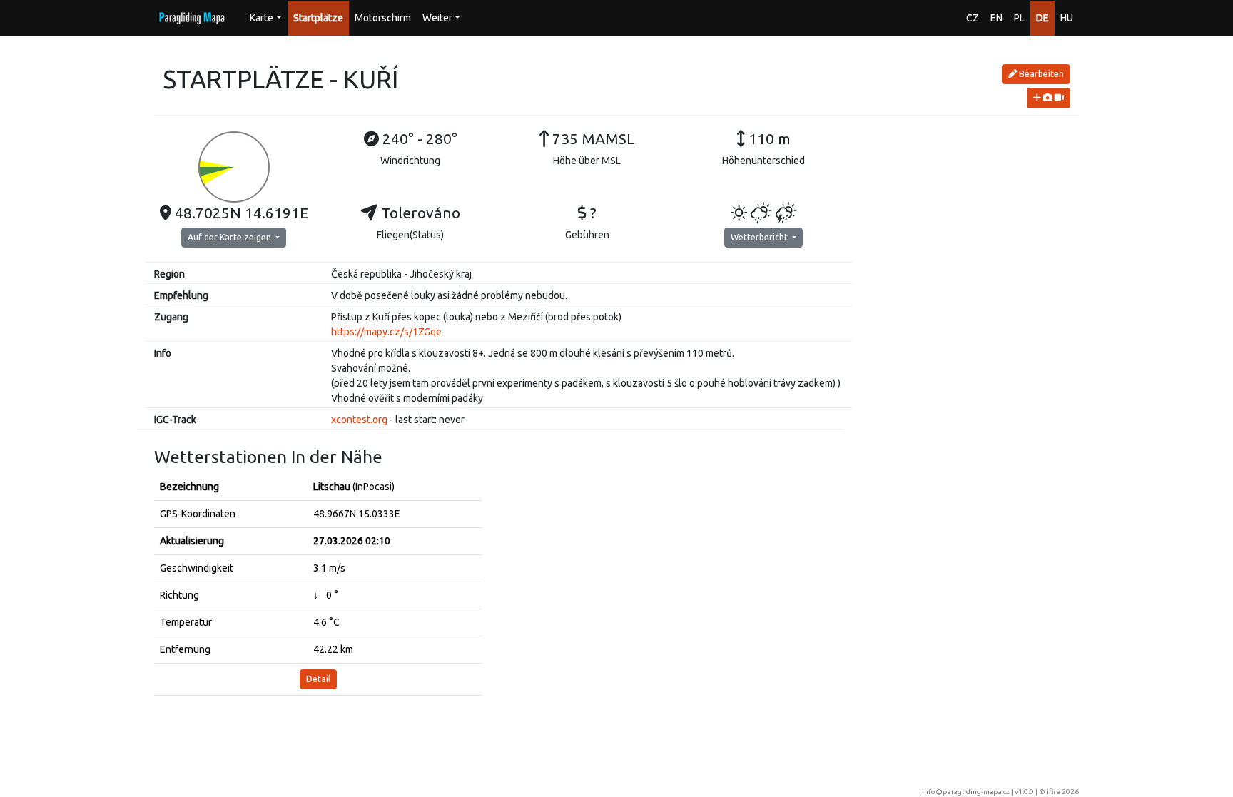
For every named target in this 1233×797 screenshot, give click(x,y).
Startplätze (318, 18)
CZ (972, 18)
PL (1019, 18)
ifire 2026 (1063, 792)
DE (1042, 18)
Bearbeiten (1040, 73)
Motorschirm (383, 18)
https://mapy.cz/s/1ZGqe (386, 331)
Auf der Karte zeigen (230, 237)
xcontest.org (359, 419)
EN (996, 18)
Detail (318, 679)
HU (1066, 18)
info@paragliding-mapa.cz (966, 792)
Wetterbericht (760, 237)
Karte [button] (261, 18)
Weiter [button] (437, 18)
